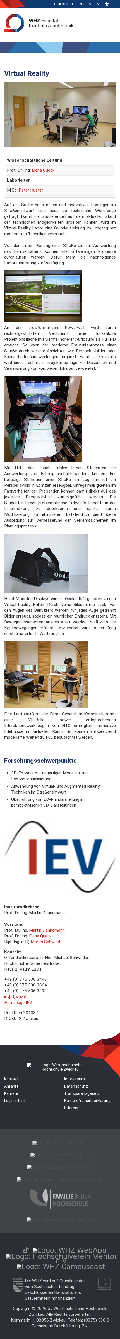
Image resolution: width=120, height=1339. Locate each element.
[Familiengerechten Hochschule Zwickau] (60, 1179)
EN (97, 4)
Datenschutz (76, 1086)
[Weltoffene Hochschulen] (60, 1155)
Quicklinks (64, 4)
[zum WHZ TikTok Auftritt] (26, 1250)
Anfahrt (11, 1086)
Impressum (74, 1079)
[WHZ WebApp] (70, 1250)
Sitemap (72, 1108)
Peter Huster (31, 190)
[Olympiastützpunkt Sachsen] (60, 1219)
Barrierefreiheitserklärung (87, 1100)
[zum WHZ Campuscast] (61, 1266)
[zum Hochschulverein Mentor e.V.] (62, 1260)
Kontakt (11, 1079)
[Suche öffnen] (114, 4)
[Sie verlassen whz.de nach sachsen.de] (18, 1291)
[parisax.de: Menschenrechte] (60, 1167)
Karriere (11, 1093)
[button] (107, 4)
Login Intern (14, 1100)
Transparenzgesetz (82, 1093)
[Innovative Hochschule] (60, 1143)
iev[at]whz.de (16, 996)
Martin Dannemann (47, 930)
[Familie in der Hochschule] (60, 1207)
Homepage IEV (18, 1002)
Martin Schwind (45, 941)
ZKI (85, 1325)
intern (85, 4)
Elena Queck (43, 170)
